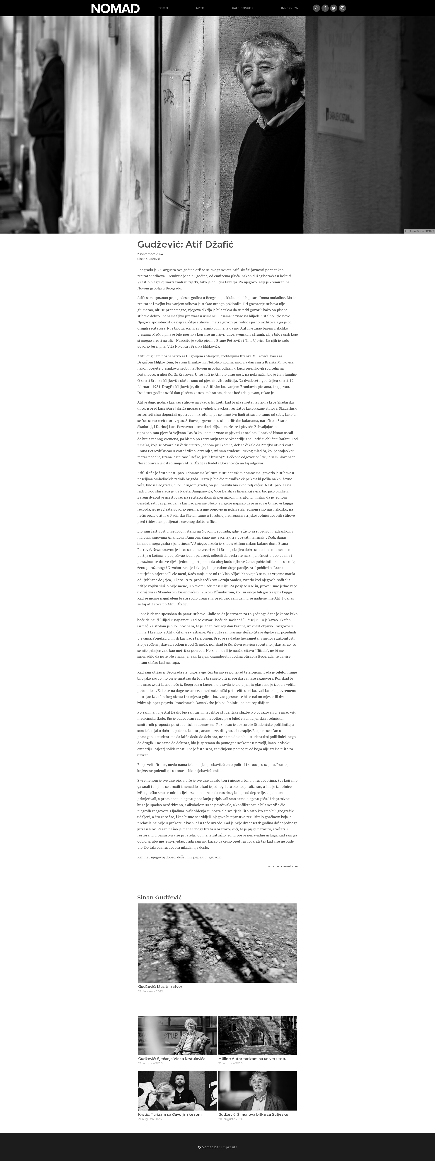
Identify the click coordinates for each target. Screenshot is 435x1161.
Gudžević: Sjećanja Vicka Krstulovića (171, 1059)
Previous (142, 950)
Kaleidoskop (243, 8)
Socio (163, 8)
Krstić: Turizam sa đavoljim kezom (170, 1114)
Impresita (229, 1146)
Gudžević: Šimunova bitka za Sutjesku (253, 1114)
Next (292, 950)
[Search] (316, 8)
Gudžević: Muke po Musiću (162, 986)
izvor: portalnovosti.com (283, 866)
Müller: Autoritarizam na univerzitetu (252, 1059)
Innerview (289, 8)
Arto (200, 8)
